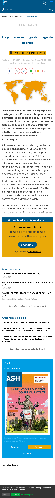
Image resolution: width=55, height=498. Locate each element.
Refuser (6, 494)
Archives (27, 453)
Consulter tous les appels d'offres (26, 349)
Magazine (14, 17)
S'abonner (27, 244)
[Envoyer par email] (38, 71)
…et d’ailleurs (31, 17)
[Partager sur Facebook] (10, 71)
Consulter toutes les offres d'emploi (26, 306)
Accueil (5, 17)
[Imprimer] (45, 71)
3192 (21, 17)
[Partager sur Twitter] (17, 71)
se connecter (43, 3)
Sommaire (15, 447)
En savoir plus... (27, 495)
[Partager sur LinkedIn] (24, 71)
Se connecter (34, 252)
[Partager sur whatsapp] (31, 71)
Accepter (15, 494)
